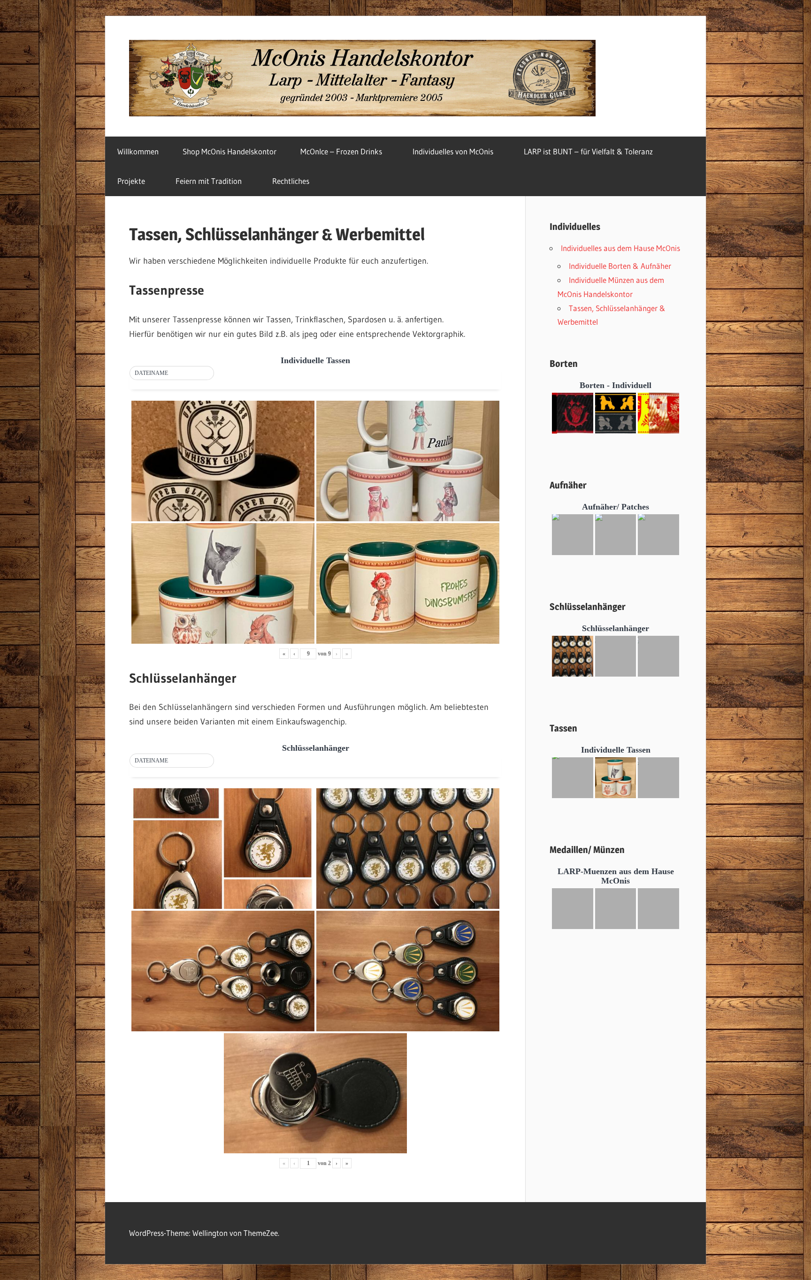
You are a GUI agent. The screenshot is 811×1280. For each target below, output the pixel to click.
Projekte (131, 181)
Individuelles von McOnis (453, 151)
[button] (172, 373)
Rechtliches (290, 181)
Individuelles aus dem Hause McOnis (620, 248)
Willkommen (138, 151)
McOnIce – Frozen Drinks (341, 151)
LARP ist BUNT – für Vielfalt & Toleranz (588, 151)
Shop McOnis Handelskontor (229, 151)
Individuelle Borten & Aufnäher (620, 266)
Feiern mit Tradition (209, 181)
